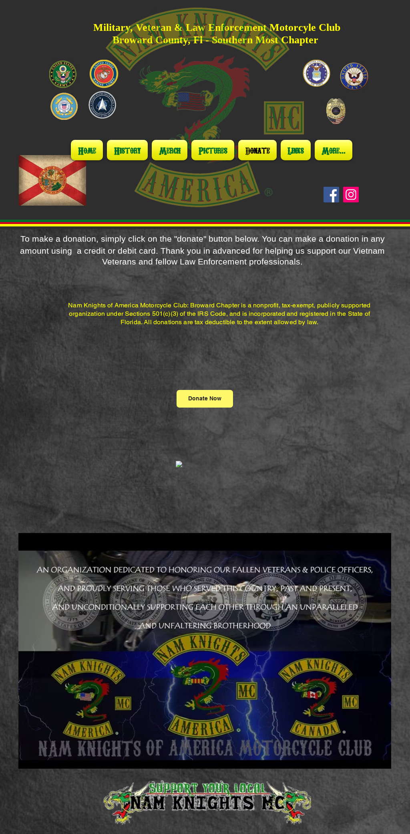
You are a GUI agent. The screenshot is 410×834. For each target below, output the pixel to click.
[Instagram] (351, 194)
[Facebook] (331, 194)
